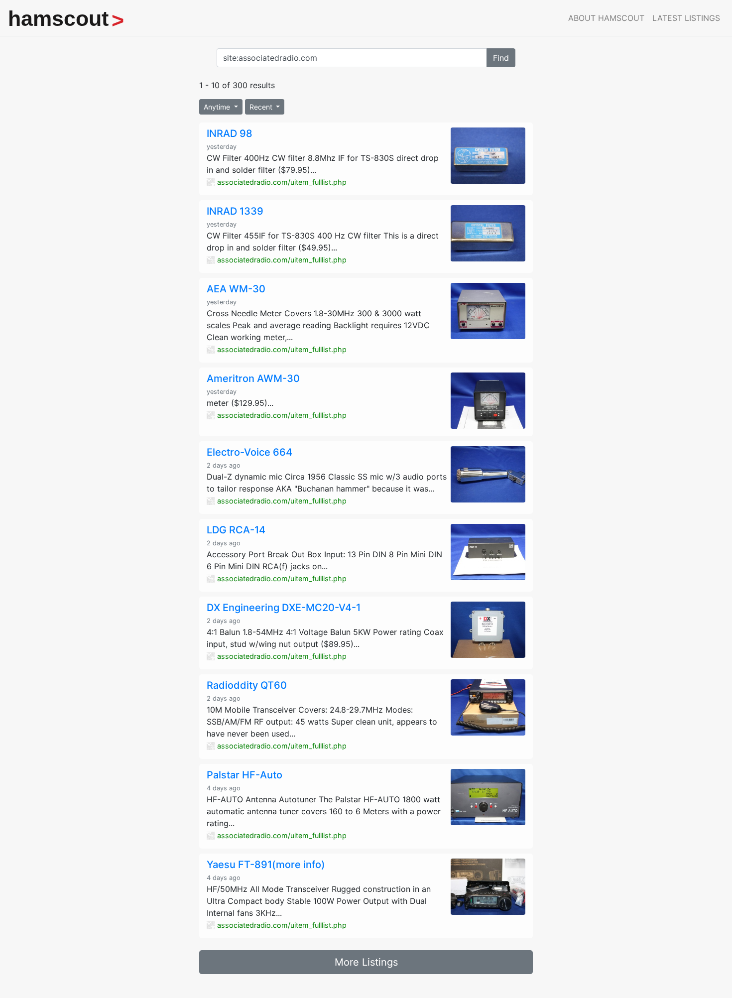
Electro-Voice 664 (249, 452)
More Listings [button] (366, 962)
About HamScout (606, 18)
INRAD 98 (229, 133)
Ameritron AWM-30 (253, 378)
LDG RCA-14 (236, 530)
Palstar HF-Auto (244, 775)
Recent (261, 107)
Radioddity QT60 (247, 685)
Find (501, 58)
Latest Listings (686, 18)
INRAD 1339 (235, 211)
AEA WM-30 (236, 289)
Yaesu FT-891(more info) (266, 865)
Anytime (218, 107)
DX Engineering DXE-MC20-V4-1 (284, 608)
